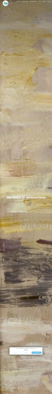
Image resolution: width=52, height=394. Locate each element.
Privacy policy (26, 350)
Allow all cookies (36, 352)
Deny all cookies (15, 352)
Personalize (26, 352)
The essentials (26, 195)
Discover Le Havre (32, 195)
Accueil (18, 195)
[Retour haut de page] (50, 389)
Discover (21, 195)
